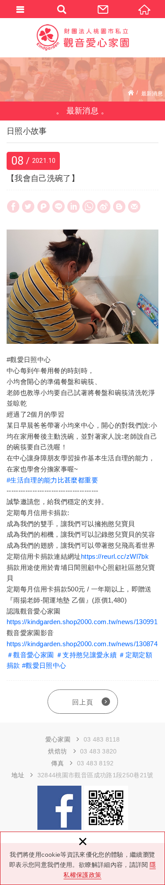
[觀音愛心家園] (82, 37)
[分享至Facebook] (13, 206)
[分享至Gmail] (134, 206)
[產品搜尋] (62, 9)
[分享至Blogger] (119, 206)
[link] (52, 480)
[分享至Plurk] (43, 206)
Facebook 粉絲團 (59, 808)
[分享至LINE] (58, 206)
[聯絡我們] (103, 9)
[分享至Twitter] (28, 206)
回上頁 (82, 702)
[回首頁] (144, 9)
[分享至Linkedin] (73, 206)
